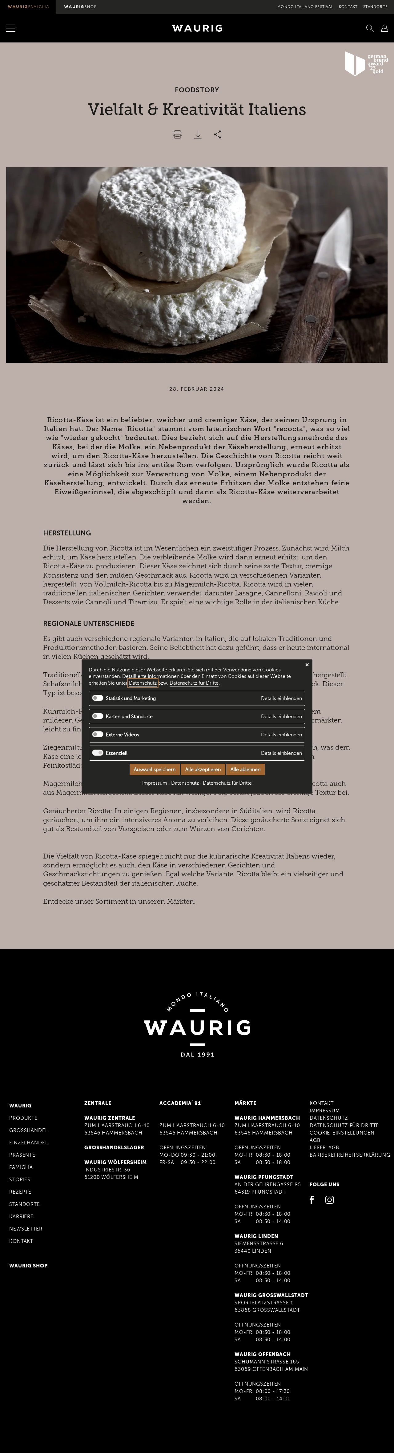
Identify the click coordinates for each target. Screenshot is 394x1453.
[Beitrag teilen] (217, 134)
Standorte (375, 7)
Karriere (21, 1216)
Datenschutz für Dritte (344, 1125)
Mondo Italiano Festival (305, 7)
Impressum (325, 1111)
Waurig (20, 1106)
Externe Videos (122, 735)
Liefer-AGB (324, 1148)
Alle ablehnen (245, 769)
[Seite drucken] (177, 134)
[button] (17, 28)
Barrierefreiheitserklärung (350, 1155)
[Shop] (80, 7)
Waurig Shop (28, 1266)
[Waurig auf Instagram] (329, 1201)
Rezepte (20, 1192)
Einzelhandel (28, 1143)
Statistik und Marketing (131, 698)
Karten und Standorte (129, 716)
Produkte (23, 1118)
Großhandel (28, 1130)
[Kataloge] (384, 28)
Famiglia (21, 1167)
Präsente (22, 1155)
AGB (315, 1140)
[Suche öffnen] (370, 28)
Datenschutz (329, 1118)
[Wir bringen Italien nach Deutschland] (28, 7)
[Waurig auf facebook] (314, 1201)
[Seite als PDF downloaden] (198, 134)
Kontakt (348, 7)
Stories (19, 1180)
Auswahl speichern (154, 769)
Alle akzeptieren (203, 769)
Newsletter (25, 1229)
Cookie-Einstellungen (342, 1133)
